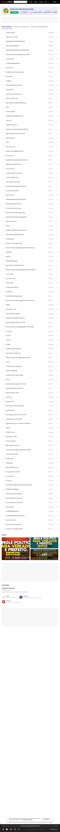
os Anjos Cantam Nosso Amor (14, 366)
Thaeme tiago (9, 507)
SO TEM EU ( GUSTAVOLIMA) (13, 348)
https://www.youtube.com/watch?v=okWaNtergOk (15, 592)
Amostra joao (9, 458)
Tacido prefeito (10, 239)
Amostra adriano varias (12, 190)
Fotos (4, 535)
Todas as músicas (21, 27)
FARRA (8, 305)
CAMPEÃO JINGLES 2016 (12, 511)
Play (7, 829)
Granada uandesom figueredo (14, 493)
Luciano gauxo (10, 59)
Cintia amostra (10, 476)
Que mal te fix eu (10, 278)
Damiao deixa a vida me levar (14, 524)
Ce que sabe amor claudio (13, 471)
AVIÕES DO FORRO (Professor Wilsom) (16, 230)
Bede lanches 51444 (11, 436)
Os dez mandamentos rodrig (13, 208)
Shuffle (29, 829)
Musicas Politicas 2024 (12, 454)
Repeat (33, 829)
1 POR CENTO (9, 274)
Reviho (8, 379)
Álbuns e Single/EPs (39, 27)
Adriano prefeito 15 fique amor (14, 498)
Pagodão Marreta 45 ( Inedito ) (14, 419)
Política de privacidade (27, 819)
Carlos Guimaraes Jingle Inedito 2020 (16, 384)
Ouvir (14, 12)
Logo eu (8, 428)
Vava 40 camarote (11, 520)
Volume (15, 829)
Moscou (8, 225)
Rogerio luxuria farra (11, 124)
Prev (3, 829)
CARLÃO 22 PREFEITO (11, 370)
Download (37, 829)
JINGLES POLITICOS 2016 (21, 9)
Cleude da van (10, 155)
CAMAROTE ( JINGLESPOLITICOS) (14, 116)
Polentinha (9, 291)
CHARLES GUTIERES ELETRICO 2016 (15, 515)
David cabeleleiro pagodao (13, 313)
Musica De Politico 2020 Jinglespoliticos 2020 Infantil (20, 300)
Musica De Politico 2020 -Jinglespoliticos (16, 217)
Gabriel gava (9, 463)
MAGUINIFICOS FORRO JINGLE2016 (15, 41)
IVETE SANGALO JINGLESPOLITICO (15, 234)
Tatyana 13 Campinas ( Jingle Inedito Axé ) (17, 129)
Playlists (41, 2)
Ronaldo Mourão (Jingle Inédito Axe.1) (16, 186)
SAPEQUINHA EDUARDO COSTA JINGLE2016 (17, 50)
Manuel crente (10, 89)
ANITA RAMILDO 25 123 (12, 467)
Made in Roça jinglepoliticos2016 (14, 151)
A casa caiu (9, 331)
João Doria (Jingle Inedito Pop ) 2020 (15, 322)
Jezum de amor (10, 401)
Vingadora (8, 81)
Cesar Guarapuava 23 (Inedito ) (14, 502)
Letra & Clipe (53, 829)
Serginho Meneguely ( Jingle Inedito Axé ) (17, 160)
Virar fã (25, 12)
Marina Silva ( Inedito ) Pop (13, 353)
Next (11, 829)
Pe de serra (9, 480)
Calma (8, 362)
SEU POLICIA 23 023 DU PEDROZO (15, 406)
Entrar (54, 2)
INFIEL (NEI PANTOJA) (11, 261)
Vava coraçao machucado (13, 182)
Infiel (7, 142)
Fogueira (8, 256)
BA (50, 12)
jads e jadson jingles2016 (12, 45)
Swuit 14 (8, 335)
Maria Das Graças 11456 (12, 392)
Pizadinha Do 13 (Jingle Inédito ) (14, 529)
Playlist (41, 829)
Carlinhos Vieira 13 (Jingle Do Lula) (15, 72)
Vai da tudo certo (10, 146)
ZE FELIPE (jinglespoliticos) (13, 63)
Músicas (36, 2)
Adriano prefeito (10, 138)
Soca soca (8, 120)
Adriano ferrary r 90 (11, 221)
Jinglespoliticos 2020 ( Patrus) (14, 164)
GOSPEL (8, 344)
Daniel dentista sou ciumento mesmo (16, 414)
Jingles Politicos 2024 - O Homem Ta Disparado (18, 423)
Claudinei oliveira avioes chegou (14, 375)
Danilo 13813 (9, 283)
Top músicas (7, 27)
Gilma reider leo (10, 168)
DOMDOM (9, 252)
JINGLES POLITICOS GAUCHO (13, 204)
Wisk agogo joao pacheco (12, 445)
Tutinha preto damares (12, 287)
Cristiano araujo (10, 32)
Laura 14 (8, 340)
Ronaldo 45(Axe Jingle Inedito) (14, 296)
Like (19, 829)
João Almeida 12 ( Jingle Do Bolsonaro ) (16, 103)
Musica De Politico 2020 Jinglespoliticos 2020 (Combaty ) (21, 269)
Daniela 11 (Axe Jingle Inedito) (14, 243)
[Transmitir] (45, 829)
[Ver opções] (31, 12)
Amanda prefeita (10, 111)
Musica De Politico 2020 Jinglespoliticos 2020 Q (18, 357)
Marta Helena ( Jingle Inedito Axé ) (15, 265)
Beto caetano (9, 67)
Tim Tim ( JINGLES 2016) (12, 177)
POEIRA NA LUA (10, 432)
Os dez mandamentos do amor (14, 173)
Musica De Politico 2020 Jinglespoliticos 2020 (18, 54)
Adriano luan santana (12, 37)
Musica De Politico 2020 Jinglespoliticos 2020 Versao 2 (20, 247)
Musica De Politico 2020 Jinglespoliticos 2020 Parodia (20, 327)
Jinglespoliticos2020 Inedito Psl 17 (15, 388)
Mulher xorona (10, 195)
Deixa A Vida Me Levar (12, 98)
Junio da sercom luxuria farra (13, 94)
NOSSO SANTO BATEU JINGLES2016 (15, 318)
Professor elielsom (11, 441)
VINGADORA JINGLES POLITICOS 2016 (16, 199)
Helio (7, 107)
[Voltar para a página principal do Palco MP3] (7, 2)
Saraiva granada (10, 410)
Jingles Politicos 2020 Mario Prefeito (15, 133)
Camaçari (45, 12)
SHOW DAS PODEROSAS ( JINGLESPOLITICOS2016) (19, 485)
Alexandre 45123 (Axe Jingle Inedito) (15, 212)
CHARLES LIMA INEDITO (12, 489)
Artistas (31, 2)
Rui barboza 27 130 (11, 309)
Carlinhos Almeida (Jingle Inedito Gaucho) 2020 (18, 449)
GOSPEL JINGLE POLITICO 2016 (14, 85)
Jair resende (9, 76)
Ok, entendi (46, 819)
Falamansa (9, 397)
